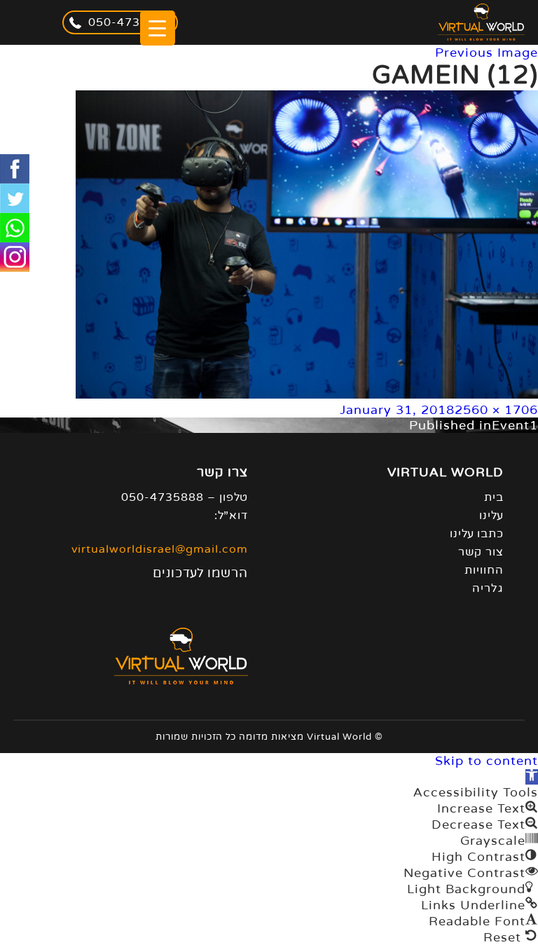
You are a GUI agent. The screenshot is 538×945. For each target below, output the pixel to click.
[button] (531, 777)
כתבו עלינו (477, 534)
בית (494, 497)
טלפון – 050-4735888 (184, 497)
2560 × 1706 (496, 410)
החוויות (484, 570)
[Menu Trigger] (157, 28)
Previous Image (486, 52)
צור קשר (481, 552)
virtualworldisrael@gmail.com (159, 549)
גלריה (488, 588)
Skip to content (486, 760)
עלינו (491, 516)
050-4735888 (129, 22)
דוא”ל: (231, 516)
